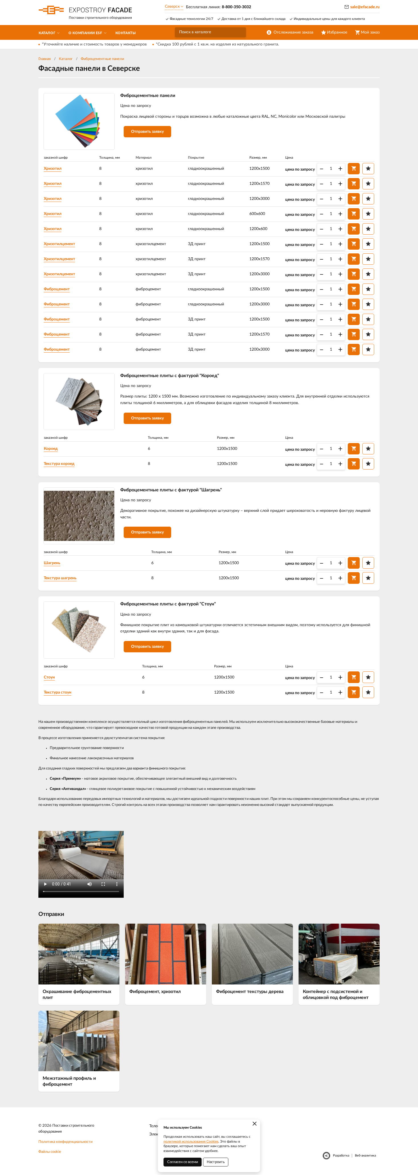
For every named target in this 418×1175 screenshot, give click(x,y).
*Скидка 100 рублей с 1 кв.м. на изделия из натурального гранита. (217, 44)
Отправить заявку (147, 132)
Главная (44, 59)
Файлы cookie (49, 1152)
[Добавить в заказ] (354, 168)
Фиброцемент (57, 289)
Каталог (66, 59)
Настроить (216, 1162)
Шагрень (52, 563)
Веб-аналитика (365, 1155)
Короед (51, 449)
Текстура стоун (57, 692)
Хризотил (52, 169)
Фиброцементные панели (102, 59)
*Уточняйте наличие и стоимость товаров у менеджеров (94, 44)
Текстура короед (59, 464)
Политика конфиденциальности (65, 1142)
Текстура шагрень (60, 578)
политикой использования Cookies (191, 1141)
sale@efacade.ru (365, 7)
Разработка (341, 1155)
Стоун (49, 677)
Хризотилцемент (59, 244)
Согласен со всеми (182, 1162)
